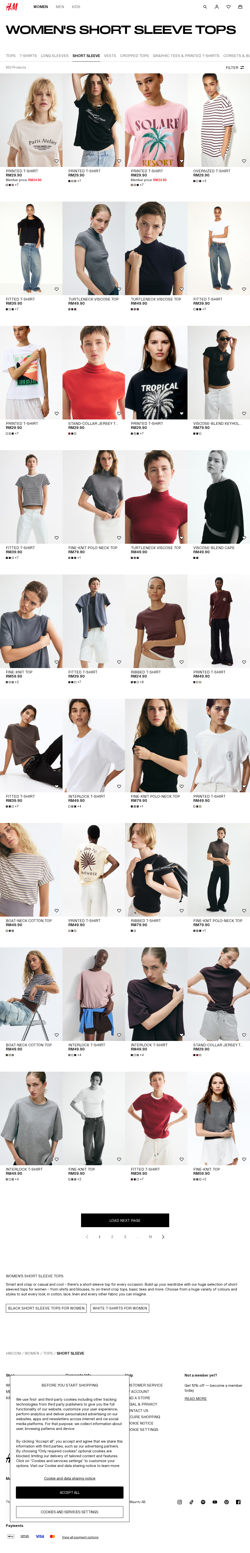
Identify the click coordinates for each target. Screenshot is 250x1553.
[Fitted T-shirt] (31, 248)
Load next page (125, 1220)
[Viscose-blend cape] (219, 497)
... (138, 1237)
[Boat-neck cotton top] (31, 870)
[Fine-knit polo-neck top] (93, 497)
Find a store (137, 1398)
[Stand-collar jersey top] (93, 372)
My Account (137, 1391)
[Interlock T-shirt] (93, 745)
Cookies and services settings (69, 1512)
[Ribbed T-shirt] (156, 621)
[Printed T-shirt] (31, 120)
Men (60, 7)
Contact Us (136, 1410)
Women (40, 7)
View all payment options (80, 1537)
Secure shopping (142, 1417)
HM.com (13, 1353)
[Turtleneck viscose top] (93, 248)
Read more (196, 1399)
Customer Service (144, 1385)
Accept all (70, 1492)
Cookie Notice (139, 1423)
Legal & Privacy (141, 1404)
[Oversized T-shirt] (219, 120)
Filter (232, 68)
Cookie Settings (141, 1429)
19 (150, 1237)
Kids (76, 7)
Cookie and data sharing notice (69, 1478)
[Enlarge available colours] (72, 309)
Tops (48, 1353)
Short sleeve (70, 1353)
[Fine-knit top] (31, 621)
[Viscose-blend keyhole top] (219, 372)
